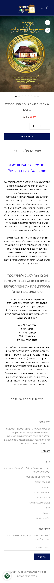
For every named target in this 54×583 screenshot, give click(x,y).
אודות (47, 507)
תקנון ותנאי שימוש (42, 482)
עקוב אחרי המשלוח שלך (39, 502)
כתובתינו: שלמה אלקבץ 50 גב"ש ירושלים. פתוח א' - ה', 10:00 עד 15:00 (27, 470)
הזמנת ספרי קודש (42, 492)
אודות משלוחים (43, 497)
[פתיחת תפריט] (4, 8)
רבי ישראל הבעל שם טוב (16, 347)
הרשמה (42, 557)
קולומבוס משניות (43, 518)
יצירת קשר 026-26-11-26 (38, 477)
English (46, 513)
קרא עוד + (45, 451)
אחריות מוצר (44, 487)
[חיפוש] (42, 8)
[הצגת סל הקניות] (47, 7)
